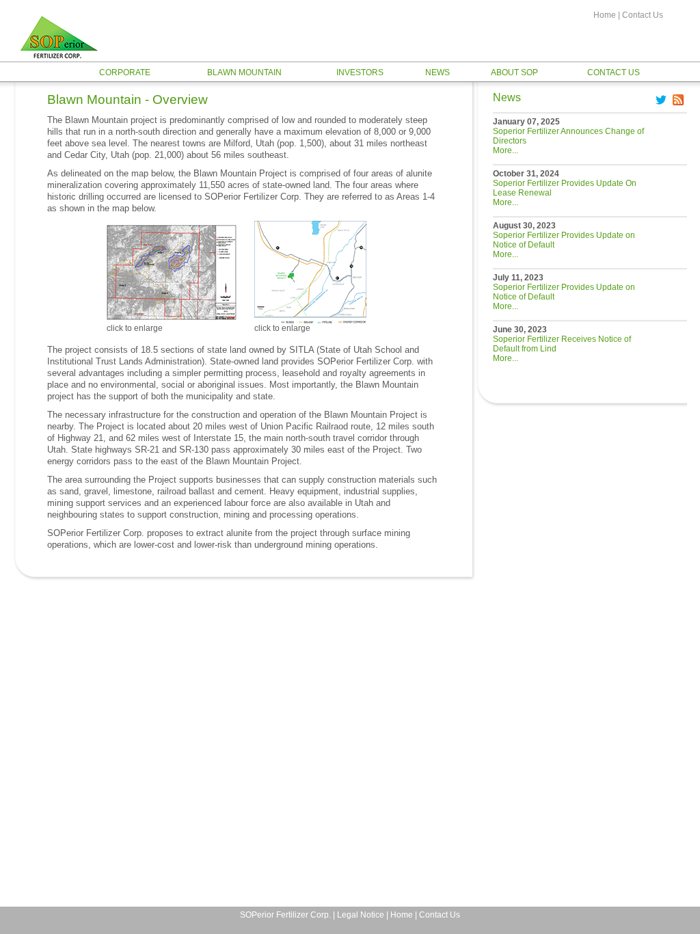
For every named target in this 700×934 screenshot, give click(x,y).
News (437, 72)
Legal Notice (360, 915)
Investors (359, 72)
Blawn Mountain (244, 72)
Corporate (124, 72)
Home (604, 15)
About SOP (514, 72)
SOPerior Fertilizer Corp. (285, 915)
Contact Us (642, 15)
